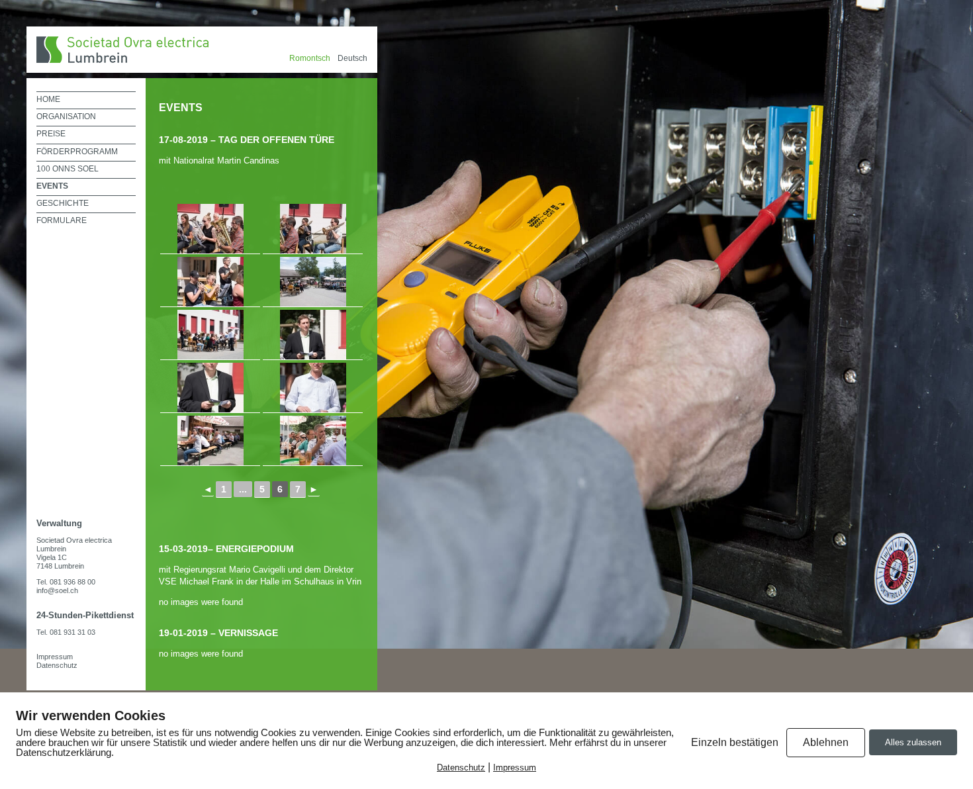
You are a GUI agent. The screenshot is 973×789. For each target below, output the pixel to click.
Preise (51, 133)
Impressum (54, 657)
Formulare (61, 220)
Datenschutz (56, 665)
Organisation (66, 116)
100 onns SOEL (67, 168)
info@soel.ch (57, 590)
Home (48, 99)
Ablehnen (826, 742)
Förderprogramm (77, 151)
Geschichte (62, 203)
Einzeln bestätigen (734, 742)
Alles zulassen (913, 742)
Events (52, 186)
